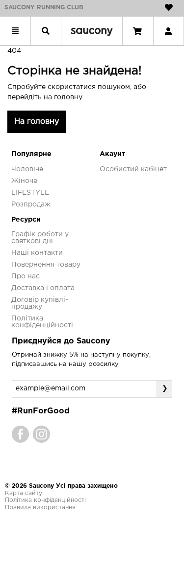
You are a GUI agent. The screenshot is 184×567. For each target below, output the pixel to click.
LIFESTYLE (30, 193)
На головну (36, 121)
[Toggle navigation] (15, 30)
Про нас (25, 276)
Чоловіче (27, 169)
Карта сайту (23, 493)
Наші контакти (37, 253)
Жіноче (24, 181)
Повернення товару (45, 265)
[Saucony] (92, 30)
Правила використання (40, 507)
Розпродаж (31, 204)
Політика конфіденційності (45, 500)
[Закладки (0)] (169, 7)
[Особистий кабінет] (168, 30)
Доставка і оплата (43, 288)
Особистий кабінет (133, 169)
